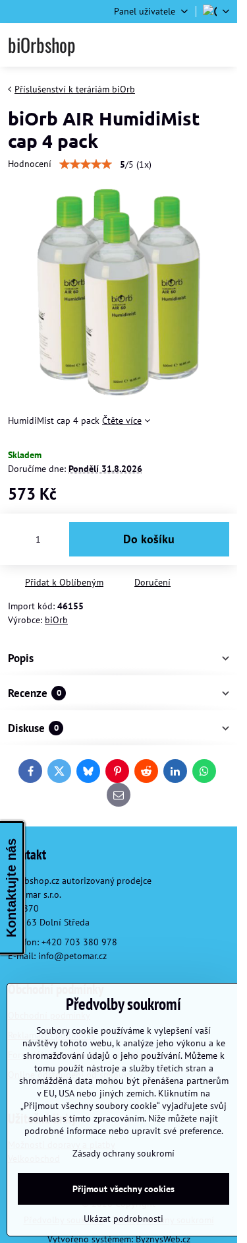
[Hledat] (157, 45)
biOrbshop (41, 45)
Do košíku (149, 539)
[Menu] (221, 45)
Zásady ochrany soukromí (123, 1153)
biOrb (56, 620)
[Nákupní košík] (189, 45)
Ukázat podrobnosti (123, 1219)
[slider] (85, 164)
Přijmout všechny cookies (123, 1189)
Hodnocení (29, 164)
